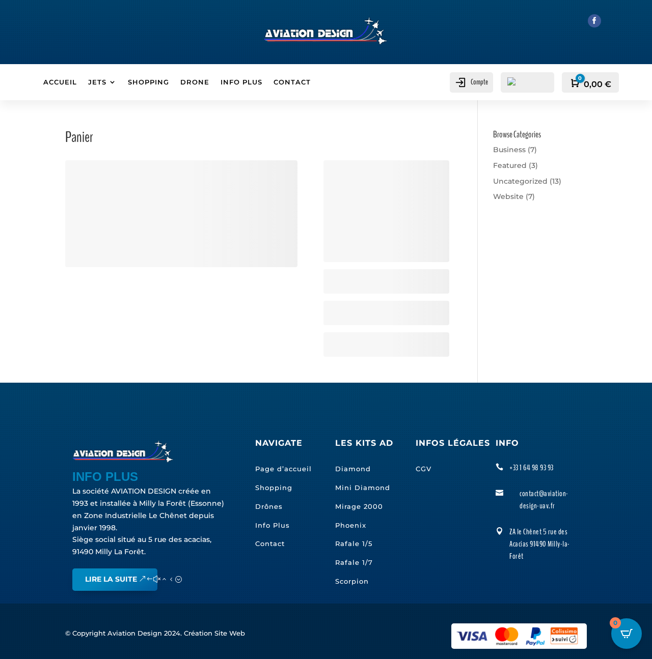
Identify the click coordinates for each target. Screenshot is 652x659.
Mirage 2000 (359, 506)
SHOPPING (148, 82)
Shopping (273, 487)
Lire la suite (111, 579)
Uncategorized (520, 181)
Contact (270, 543)
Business (509, 149)
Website (508, 196)
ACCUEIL (60, 82)
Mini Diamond (362, 487)
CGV (423, 469)
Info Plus (272, 525)
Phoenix (350, 525)
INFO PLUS (241, 82)
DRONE (194, 82)
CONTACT (292, 82)
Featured (510, 165)
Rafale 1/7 (354, 562)
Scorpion (352, 581)
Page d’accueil (283, 469)
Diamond (353, 469)
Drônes (269, 506)
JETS (97, 82)
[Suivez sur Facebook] (594, 20)
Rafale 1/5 (353, 543)
